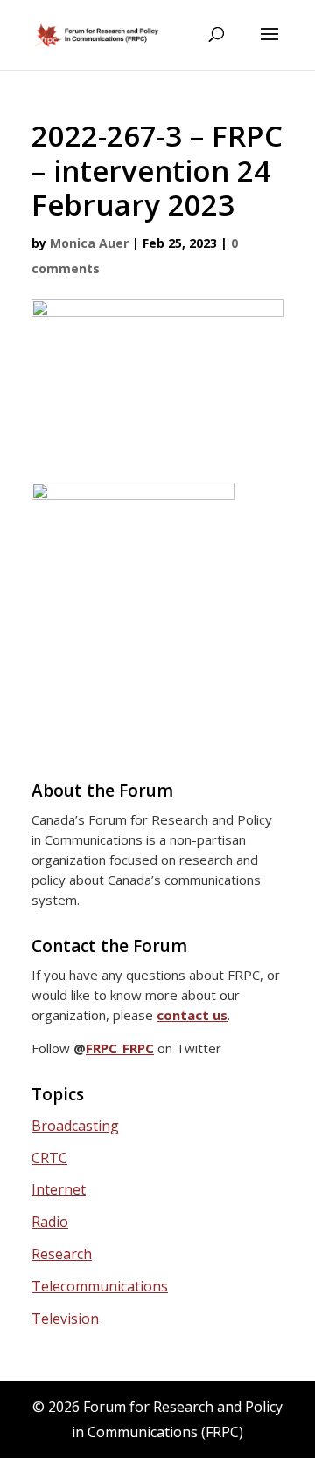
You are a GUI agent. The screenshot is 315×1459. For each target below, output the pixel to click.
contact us (192, 1015)
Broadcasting (75, 1125)
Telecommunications (100, 1286)
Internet (59, 1189)
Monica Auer (89, 243)
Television (65, 1318)
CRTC (49, 1158)
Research (62, 1254)
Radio (50, 1221)
